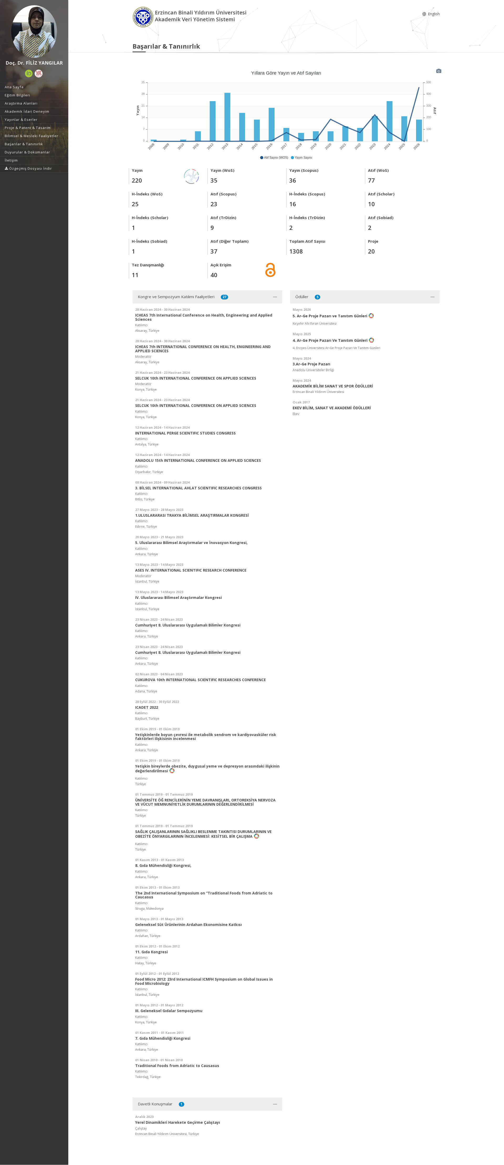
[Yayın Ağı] (191, 175)
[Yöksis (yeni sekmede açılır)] (39, 73)
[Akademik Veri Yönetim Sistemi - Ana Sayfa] (144, 16)
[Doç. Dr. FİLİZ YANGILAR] (34, 31)
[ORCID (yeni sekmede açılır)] (28, 73)
